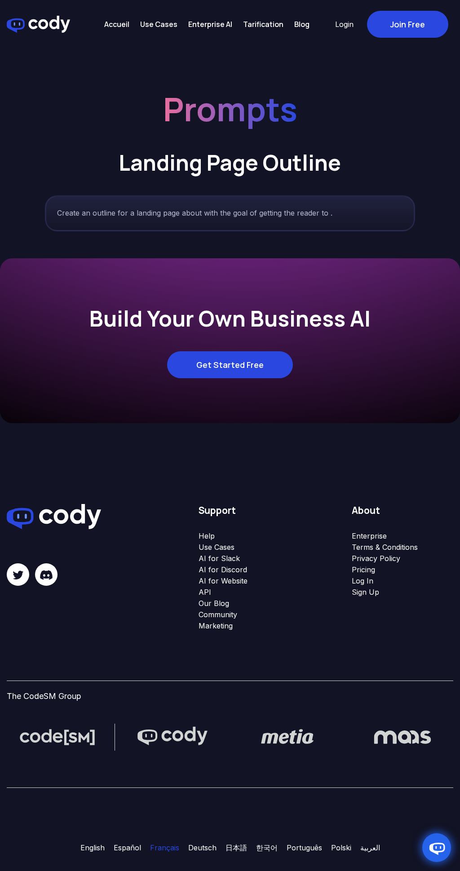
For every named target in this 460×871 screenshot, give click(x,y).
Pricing (363, 569)
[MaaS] (402, 736)
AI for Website (223, 580)
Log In (362, 580)
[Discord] (46, 574)
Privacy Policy (376, 558)
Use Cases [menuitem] (158, 24)
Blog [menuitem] (302, 24)
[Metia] (287, 736)
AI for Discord (223, 569)
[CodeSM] (57, 736)
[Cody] (172, 736)
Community (218, 614)
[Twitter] (18, 574)
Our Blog (214, 603)
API (205, 592)
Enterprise (369, 535)
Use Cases (216, 547)
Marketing (216, 625)
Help (207, 535)
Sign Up (365, 592)
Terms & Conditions (385, 547)
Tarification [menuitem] (263, 24)
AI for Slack (219, 558)
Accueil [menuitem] (116, 24)
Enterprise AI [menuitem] (210, 24)
